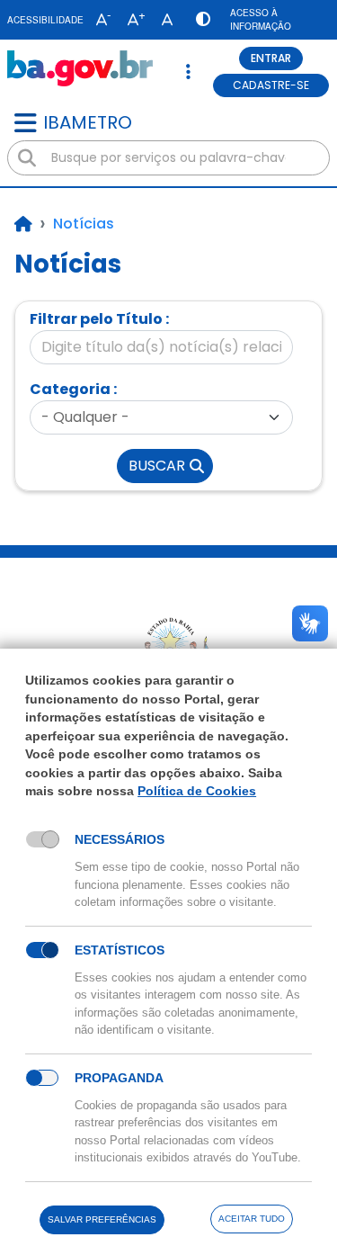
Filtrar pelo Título (96, 319)
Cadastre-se (271, 85)
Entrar (271, 58)
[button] (99, 20)
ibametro (87, 122)
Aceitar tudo (251, 1219)
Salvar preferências (102, 1219)
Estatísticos (119, 950)
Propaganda (119, 1078)
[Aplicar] (27, 158)
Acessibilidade (45, 19)
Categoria (70, 389)
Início (23, 224)
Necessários (119, 839)
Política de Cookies (196, 791)
